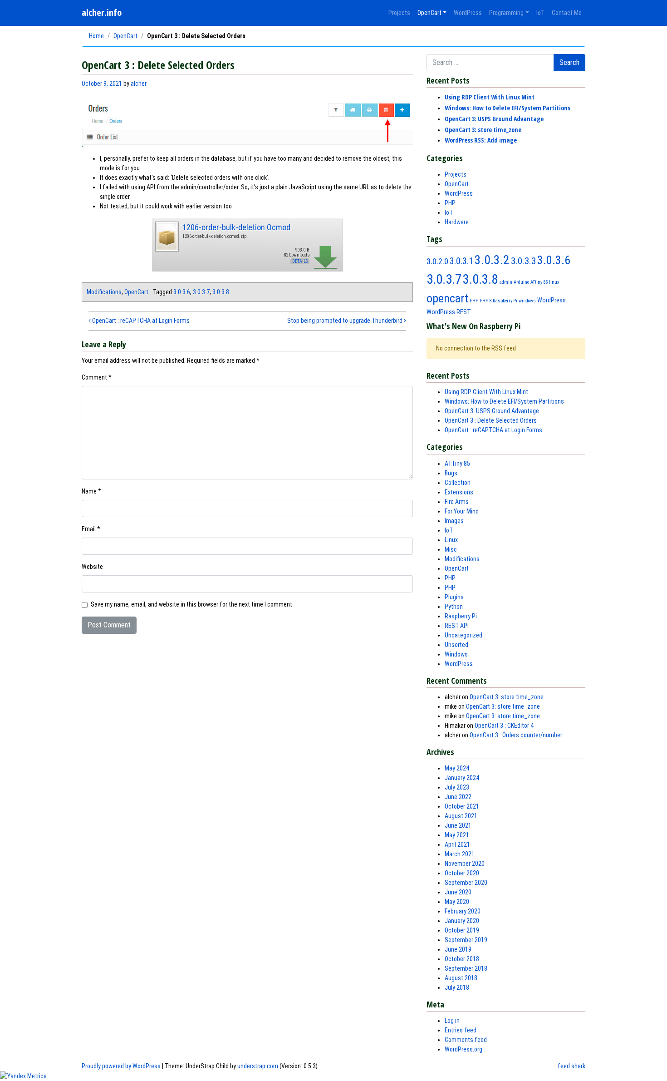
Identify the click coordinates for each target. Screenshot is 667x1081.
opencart (447, 298)
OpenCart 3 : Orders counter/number (516, 735)
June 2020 (458, 892)
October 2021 (462, 806)
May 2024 (457, 768)
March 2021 (460, 854)
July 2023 (457, 787)
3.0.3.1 (461, 261)
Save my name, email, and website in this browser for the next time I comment (191, 604)
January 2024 (462, 777)
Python (454, 606)
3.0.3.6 (181, 292)
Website (92, 566)
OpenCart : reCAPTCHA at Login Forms (140, 320)
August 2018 (461, 978)
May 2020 (457, 901)
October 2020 (462, 873)
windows (527, 301)
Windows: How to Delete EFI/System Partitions (507, 108)
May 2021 (457, 835)
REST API (457, 625)
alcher (139, 83)
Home (96, 35)
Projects (399, 12)
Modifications (104, 292)
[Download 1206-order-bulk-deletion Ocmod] (166, 235)
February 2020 (463, 911)
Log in (452, 1020)
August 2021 (461, 815)
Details (300, 261)
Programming (506, 12)
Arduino (521, 282)
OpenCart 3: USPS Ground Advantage (494, 118)
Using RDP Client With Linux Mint (490, 97)
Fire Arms (457, 501)
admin (505, 282)
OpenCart (429, 12)
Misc (451, 549)
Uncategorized (463, 635)
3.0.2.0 (437, 261)
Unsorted (456, 644)
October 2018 (462, 959)
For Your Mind (462, 511)
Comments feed (466, 1039)
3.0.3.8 (220, 292)
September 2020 (466, 882)
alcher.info (102, 12)
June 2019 (458, 949)
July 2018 (457, 987)
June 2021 (458, 825)
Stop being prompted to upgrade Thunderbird (345, 320)
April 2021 (457, 844)
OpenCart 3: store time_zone (483, 129)
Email (91, 529)
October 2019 (462, 930)
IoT (540, 12)
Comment (97, 377)
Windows (456, 654)
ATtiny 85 (539, 282)
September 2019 (466, 939)
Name (91, 491)
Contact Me (567, 12)
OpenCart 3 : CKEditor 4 (504, 725)
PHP (450, 203)
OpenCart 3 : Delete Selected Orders (491, 420)
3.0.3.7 (201, 292)
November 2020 (465, 863)
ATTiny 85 (457, 463)
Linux (451, 539)
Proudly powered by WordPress (121, 1066)
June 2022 (458, 796)
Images (454, 520)
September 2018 (466, 968)
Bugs (451, 473)
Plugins (454, 597)
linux (554, 282)
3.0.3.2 (492, 260)
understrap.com (257, 1066)
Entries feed (460, 1030)
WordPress (468, 12)
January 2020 (462, 920)
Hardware (457, 222)
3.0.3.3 (523, 261)
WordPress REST (449, 312)
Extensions (459, 492)
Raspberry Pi (505, 301)
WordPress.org (463, 1049)
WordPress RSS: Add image (481, 140)
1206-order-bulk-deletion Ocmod (236, 227)
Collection (458, 482)
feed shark (571, 1066)
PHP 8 (485, 301)
